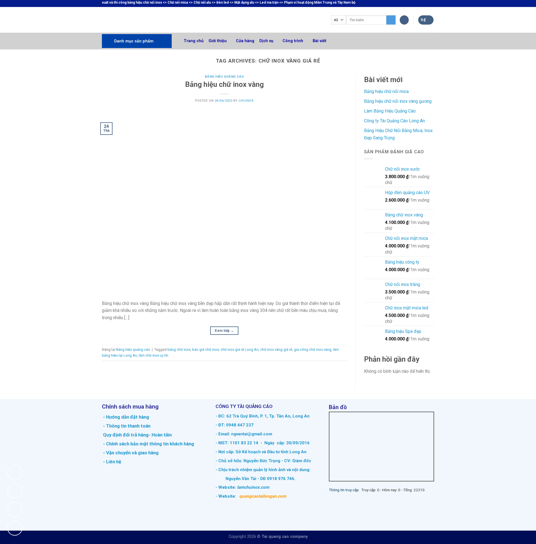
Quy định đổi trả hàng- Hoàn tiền (137, 435)
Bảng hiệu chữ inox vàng (224, 84)
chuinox (246, 100)
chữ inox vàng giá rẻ (276, 349)
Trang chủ (194, 41)
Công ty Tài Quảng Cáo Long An (394, 120)
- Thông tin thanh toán (126, 426)
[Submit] (391, 20)
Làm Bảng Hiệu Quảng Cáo (390, 111)
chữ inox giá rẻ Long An (240, 349)
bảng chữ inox (179, 349)
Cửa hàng (245, 41)
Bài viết (319, 41)
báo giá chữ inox (205, 349)
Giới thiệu (218, 41)
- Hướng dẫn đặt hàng (125, 417)
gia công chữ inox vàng (312, 349)
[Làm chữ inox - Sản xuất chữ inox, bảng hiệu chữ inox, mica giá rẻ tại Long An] (131, 20)
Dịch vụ (266, 41)
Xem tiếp (224, 331)
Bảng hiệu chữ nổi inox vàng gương (398, 101)
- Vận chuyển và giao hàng (130, 452)
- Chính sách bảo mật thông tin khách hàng (148, 444)
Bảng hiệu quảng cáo (224, 76)
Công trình (293, 41)
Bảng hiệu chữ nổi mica (386, 91)
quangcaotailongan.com (262, 496)
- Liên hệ (111, 461)
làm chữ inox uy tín (153, 355)
